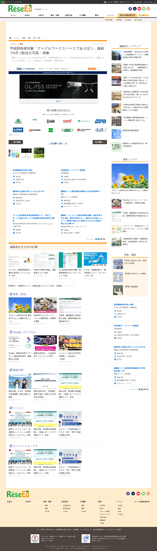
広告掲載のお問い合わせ (63, 529)
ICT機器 (83, 15)
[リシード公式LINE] (143, 493)
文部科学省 (66, 505)
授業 (46, 505)
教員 (120, 20)
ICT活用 (102, 505)
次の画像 (98, 142)
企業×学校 (103, 517)
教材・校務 (55, 15)
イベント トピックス (25, 446)
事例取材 (102, 520)
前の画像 (17, 142)
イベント (110, 15)
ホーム (13, 15)
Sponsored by (90, 239)
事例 (96, 15)
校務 (46, 508)
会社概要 (75, 529)
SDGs (102, 508)
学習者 (109, 20)
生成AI (27, 15)
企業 (129, 20)
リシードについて (85, 529)
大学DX (41, 15)
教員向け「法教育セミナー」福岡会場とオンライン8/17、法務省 (42, 286)
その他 (138, 20)
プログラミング (105, 514)
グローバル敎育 (105, 511)
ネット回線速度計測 (142, 502)
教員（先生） (20, 294)
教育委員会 (66, 508)
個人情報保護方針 (98, 529)
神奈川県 (18, 370)
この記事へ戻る (57, 143)
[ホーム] (10, 38)
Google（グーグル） (25, 332)
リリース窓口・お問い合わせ (45, 529)
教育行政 (68, 15)
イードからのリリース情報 (113, 529)
